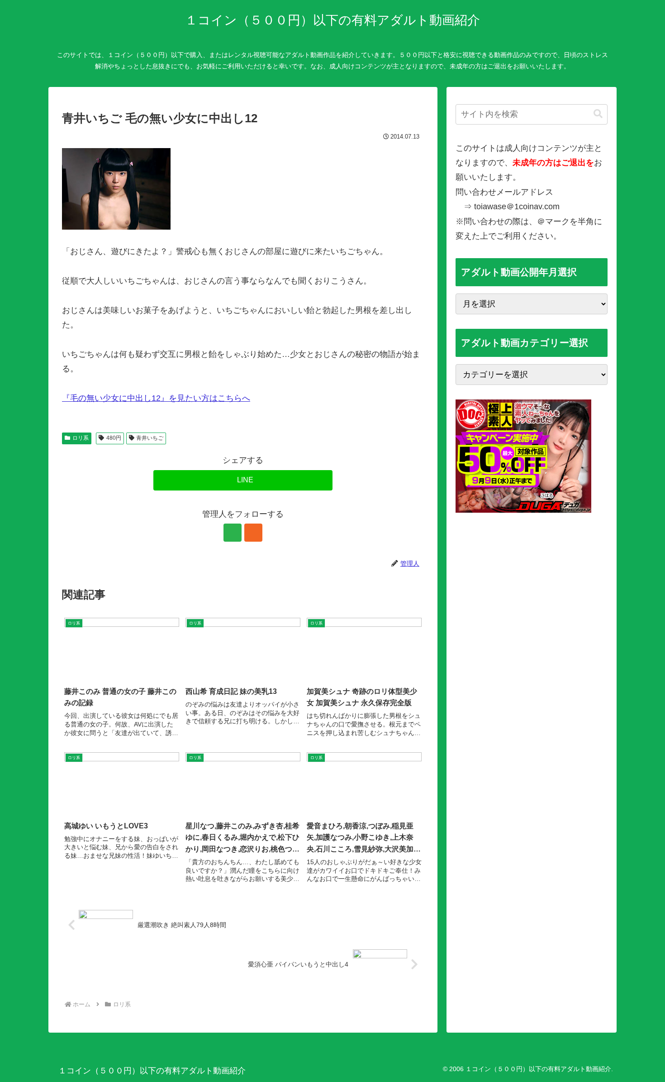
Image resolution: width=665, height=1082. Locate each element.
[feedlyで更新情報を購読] (232, 533)
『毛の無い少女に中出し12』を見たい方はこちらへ (156, 398)
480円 (113, 438)
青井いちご (149, 438)
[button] (598, 114)
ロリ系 (80, 438)
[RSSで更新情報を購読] (253, 533)
